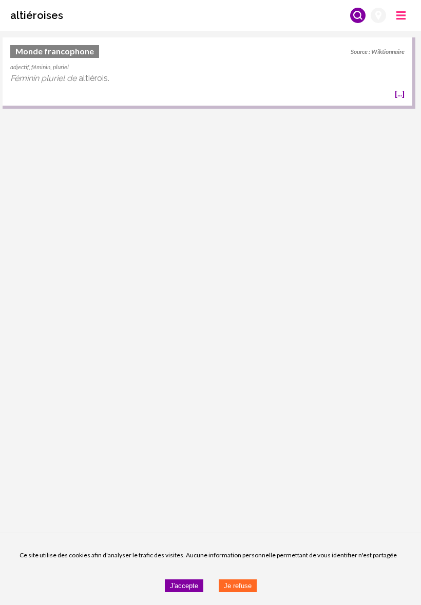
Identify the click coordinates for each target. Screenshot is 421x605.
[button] (36, 15)
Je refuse (238, 586)
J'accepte (184, 586)
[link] (207, 73)
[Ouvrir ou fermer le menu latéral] (401, 15)
